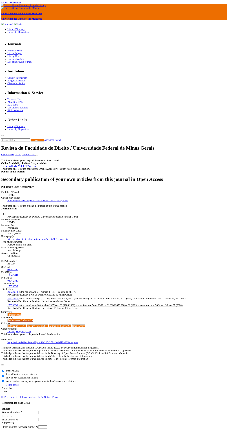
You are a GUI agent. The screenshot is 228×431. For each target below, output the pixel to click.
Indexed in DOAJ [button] (17, 326)
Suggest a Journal (16, 80)
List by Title (13, 56)
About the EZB (15, 102)
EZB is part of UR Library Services (18, 397)
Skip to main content (11, 2)
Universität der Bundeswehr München (21, 13)
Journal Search (14, 50)
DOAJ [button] (18, 154)
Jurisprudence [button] (14, 314)
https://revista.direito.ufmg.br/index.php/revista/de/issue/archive (38, 239)
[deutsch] (19, 24)
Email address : (10, 419)
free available (12, 370)
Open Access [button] (7, 154)
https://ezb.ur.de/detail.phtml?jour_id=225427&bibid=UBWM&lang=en (42, 342)
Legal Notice (44, 397)
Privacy (56, 397)
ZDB (28, 331)
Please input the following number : (20, 427)
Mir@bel (20, 331)
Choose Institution (16, 83)
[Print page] (7, 24)
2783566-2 (12, 286)
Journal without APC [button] (60, 326)
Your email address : (12, 412)
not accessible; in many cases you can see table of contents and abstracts (41, 381)
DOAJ (11, 331)
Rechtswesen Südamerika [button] (20, 320)
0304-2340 (12, 269)
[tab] (114, 163)
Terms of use (12, 384)
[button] (24, 163)
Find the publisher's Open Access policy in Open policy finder (37, 200)
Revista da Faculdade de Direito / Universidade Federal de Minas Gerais (77, 148)
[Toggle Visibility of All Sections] (36, 155)
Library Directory (16, 29)
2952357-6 (13, 298)
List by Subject (14, 53)
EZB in (15, 110)
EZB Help (12, 104)
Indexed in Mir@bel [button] (37, 326)
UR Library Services (17, 107)
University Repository (18, 32)
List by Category (15, 59)
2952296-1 (13, 292)
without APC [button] (28, 154)
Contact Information (17, 77)
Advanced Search (53, 140)
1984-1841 (12, 275)
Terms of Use (14, 99)
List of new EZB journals (19, 61)
